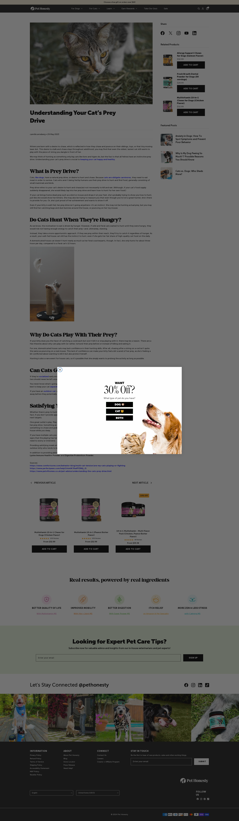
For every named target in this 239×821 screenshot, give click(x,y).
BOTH (119, 417)
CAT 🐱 (119, 411)
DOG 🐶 (119, 404)
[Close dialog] (60, 369)
